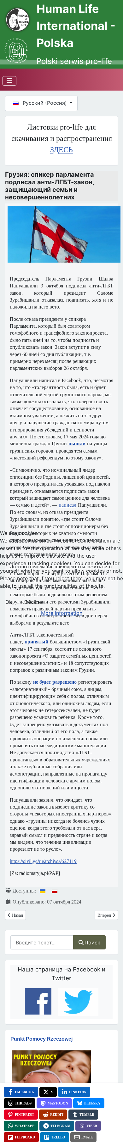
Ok (8, 602)
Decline (33, 602)
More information (61, 613)
